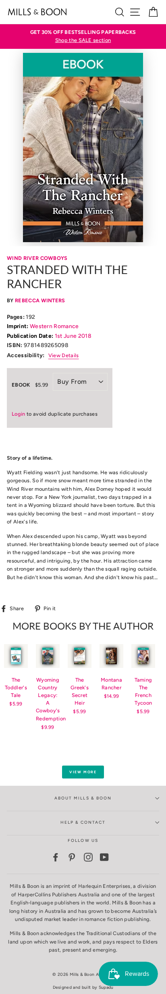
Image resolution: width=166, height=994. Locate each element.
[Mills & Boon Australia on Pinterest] (71, 857)
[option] (83, 36)
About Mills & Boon (83, 798)
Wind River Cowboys (37, 258)
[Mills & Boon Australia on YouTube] (104, 857)
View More (83, 772)
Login (18, 414)
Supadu (106, 987)
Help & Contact (83, 822)
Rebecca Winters (40, 300)
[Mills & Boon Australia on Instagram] (88, 857)
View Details (63, 355)
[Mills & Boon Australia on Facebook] (55, 857)
